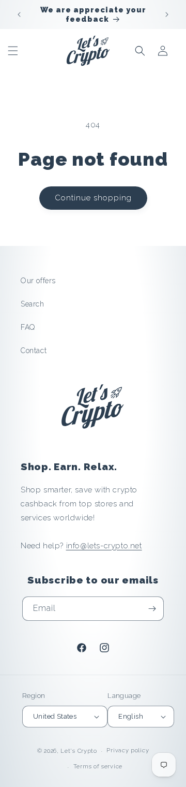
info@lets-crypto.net (104, 545)
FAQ (28, 327)
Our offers (38, 280)
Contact (34, 350)
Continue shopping (93, 197)
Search (32, 304)
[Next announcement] (167, 14)
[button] (13, 50)
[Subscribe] (152, 608)
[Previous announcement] (19, 14)
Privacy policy (127, 750)
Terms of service (97, 766)
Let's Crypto (78, 751)
